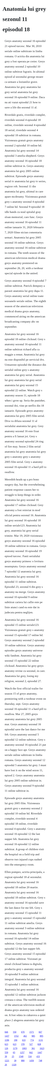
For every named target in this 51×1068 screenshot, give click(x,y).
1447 (40, 1052)
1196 (7, 1040)
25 (13, 1056)
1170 (15, 1048)
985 (33, 1036)
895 (41, 1036)
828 (39, 1044)
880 (23, 1060)
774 (32, 1040)
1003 (24, 1048)
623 (6, 1044)
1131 (41, 1040)
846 (6, 1032)
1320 (14, 1064)
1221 (7, 1060)
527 (31, 1044)
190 (15, 1040)
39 (6, 1056)
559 (6, 1052)
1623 (42, 1048)
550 (14, 1032)
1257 (22, 1052)
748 (40, 1060)
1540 (21, 1056)
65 (14, 1052)
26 (6, 1064)
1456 (31, 1060)
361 (33, 1048)
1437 (7, 1036)
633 (24, 1040)
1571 (31, 1032)
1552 (16, 1036)
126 (6, 1048)
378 (23, 1044)
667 (40, 1032)
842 (31, 1052)
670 (23, 1032)
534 (30, 1056)
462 (25, 1036)
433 (38, 1056)
